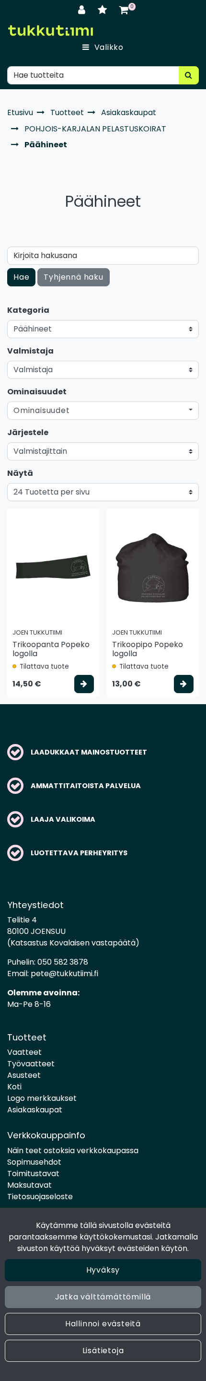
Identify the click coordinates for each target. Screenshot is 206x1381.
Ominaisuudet (37, 391)
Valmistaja (30, 350)
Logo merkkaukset (42, 1098)
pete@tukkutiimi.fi (64, 973)
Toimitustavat (33, 1173)
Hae (21, 277)
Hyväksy (103, 1269)
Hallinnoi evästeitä (103, 1323)
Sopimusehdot (34, 1162)
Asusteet (24, 1075)
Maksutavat (29, 1185)
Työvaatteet (31, 1063)
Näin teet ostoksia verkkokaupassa (72, 1150)
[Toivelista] (104, 10)
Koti (14, 1086)
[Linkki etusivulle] (50, 30)
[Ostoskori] (123, 10)
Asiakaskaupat (34, 1109)
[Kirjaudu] (83, 10)
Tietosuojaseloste (40, 1196)
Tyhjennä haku (73, 277)
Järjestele (27, 432)
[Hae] (189, 75)
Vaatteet (24, 1052)
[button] (103, 410)
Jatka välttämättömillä (103, 1296)
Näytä (20, 473)
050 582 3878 (62, 962)
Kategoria (28, 310)
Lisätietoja (103, 1350)
